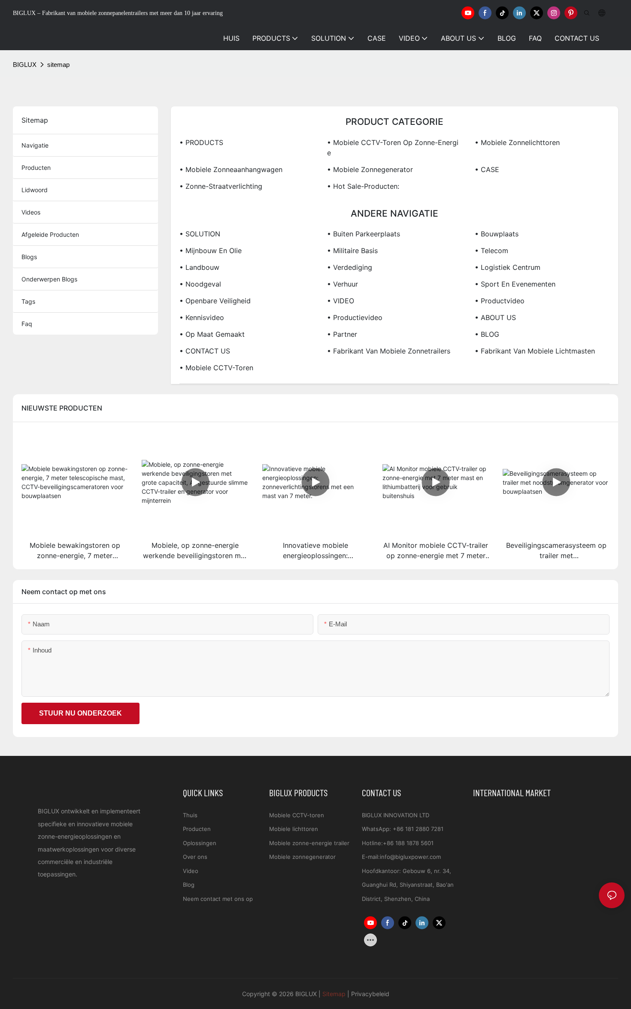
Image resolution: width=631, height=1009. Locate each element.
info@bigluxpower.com (410, 856)
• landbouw (199, 267)
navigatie (35, 145)
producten (36, 167)
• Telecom (491, 250)
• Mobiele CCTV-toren (216, 367)
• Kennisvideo (201, 317)
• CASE (487, 169)
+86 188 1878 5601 (408, 843)
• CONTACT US (204, 351)
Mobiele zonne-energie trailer (309, 843)
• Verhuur (342, 284)
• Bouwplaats (497, 234)
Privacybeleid (370, 993)
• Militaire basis (352, 250)
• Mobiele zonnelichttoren (517, 142)
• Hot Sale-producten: (363, 186)
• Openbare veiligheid (215, 300)
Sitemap (334, 993)
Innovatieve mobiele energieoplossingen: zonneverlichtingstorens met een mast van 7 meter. (315, 551)
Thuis (190, 815)
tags (28, 301)
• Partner (342, 334)
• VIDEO (340, 300)
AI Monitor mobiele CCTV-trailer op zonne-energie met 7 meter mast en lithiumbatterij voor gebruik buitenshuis (435, 551)
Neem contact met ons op (218, 898)
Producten (197, 828)
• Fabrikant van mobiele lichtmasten (535, 351)
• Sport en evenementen (515, 284)
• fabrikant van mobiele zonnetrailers (388, 351)
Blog (188, 884)
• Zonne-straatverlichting (220, 186)
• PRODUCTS (201, 142)
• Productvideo (500, 300)
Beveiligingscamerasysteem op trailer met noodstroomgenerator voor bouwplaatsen (556, 551)
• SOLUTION (199, 234)
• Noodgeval (200, 284)
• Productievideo (354, 317)
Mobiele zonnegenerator (302, 856)
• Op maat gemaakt (212, 334)
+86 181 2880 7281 (418, 828)
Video (190, 870)
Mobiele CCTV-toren (296, 815)
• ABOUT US (495, 317)
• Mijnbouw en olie (210, 250)
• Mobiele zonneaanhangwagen (230, 169)
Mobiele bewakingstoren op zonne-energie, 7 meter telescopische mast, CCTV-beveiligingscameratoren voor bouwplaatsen (74, 551)
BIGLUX (24, 64)
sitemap (58, 64)
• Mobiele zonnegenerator (370, 169)
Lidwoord (34, 189)
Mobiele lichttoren (293, 828)
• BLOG (487, 334)
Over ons (195, 856)
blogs (29, 256)
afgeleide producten (50, 234)
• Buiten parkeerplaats (363, 234)
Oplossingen (199, 843)
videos (30, 212)
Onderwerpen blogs (49, 279)
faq (26, 323)
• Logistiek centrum (507, 267)
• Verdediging (349, 267)
